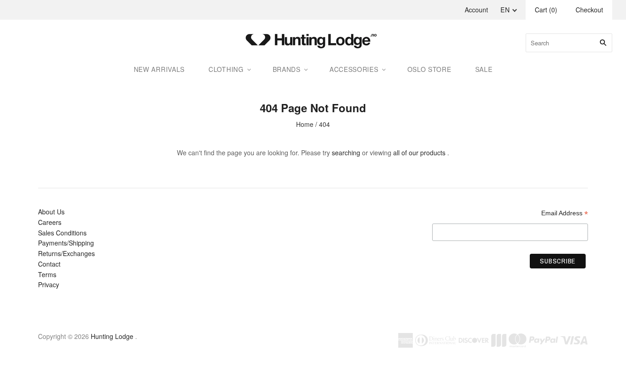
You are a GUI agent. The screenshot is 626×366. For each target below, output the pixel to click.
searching (346, 152)
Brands (287, 69)
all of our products (419, 152)
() (546, 9)
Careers (49, 222)
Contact (49, 263)
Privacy (48, 284)
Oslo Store (429, 69)
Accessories (354, 69)
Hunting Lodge (112, 336)
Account (476, 9)
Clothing (226, 69)
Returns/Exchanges (66, 253)
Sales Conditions (62, 232)
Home (304, 124)
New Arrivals (159, 69)
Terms (47, 274)
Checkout (589, 9)
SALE (484, 69)
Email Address (564, 213)
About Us (51, 211)
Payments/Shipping (66, 242)
